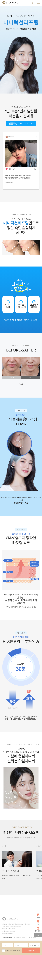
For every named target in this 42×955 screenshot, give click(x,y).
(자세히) (17, 950)
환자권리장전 (17, 937)
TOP (38, 935)
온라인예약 (38, 931)
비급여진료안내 (33, 937)
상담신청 (31, 950)
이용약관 (24, 937)
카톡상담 (38, 917)
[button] (38, 368)
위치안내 (38, 924)
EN (33, 3)
